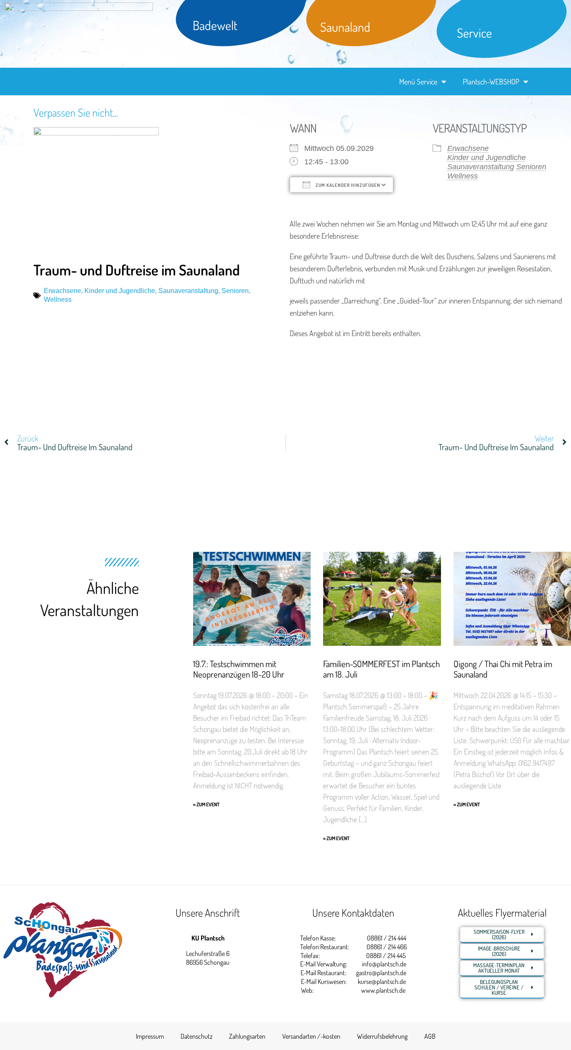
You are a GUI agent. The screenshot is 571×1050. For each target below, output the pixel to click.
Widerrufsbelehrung (382, 1036)
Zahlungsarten (247, 1036)
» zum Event (206, 804)
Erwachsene (62, 290)
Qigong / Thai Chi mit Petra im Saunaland (503, 669)
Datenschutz (196, 1036)
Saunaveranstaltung (188, 290)
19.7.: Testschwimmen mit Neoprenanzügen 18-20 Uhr (238, 669)
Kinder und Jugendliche (119, 290)
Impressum (150, 1036)
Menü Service (418, 81)
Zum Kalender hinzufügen (347, 185)
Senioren (235, 290)
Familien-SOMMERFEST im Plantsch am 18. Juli (381, 669)
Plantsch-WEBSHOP (491, 81)
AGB (430, 1036)
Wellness (57, 299)
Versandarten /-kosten (311, 1036)
